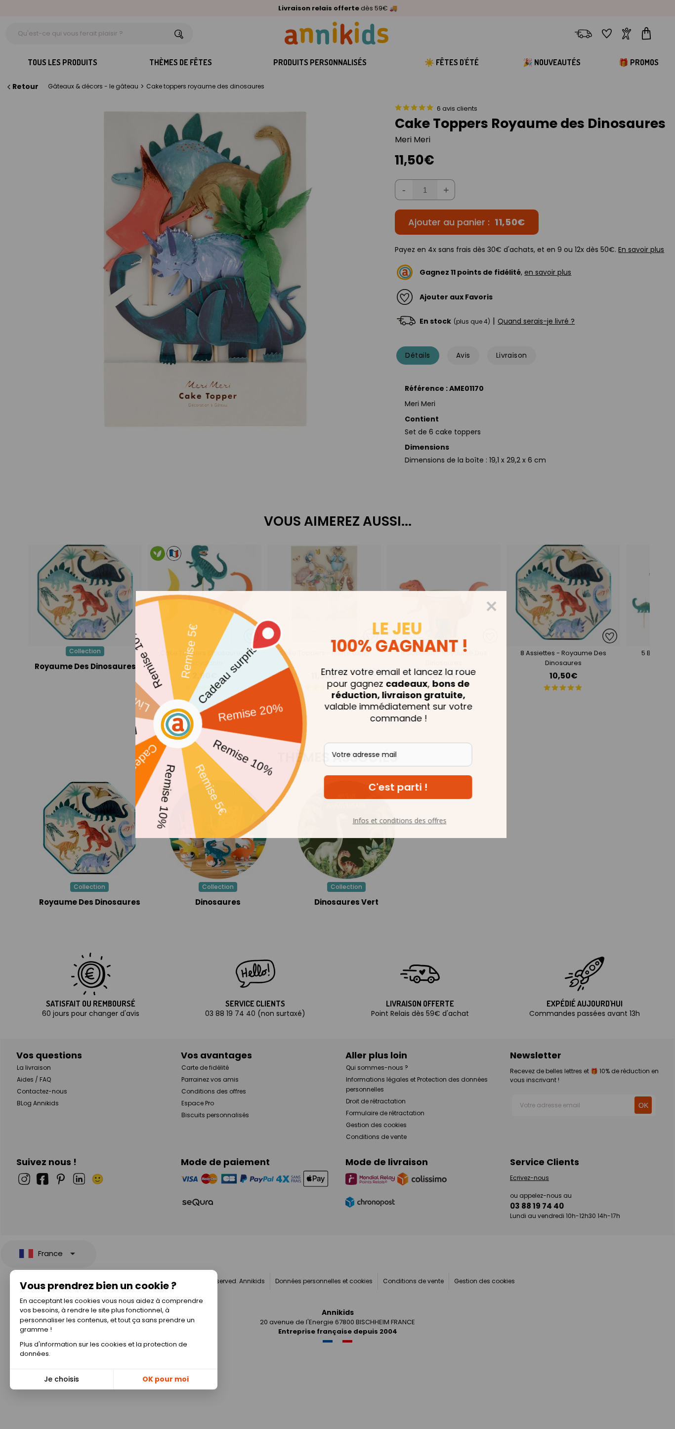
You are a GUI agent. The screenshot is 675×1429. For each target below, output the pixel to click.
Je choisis (61, 1379)
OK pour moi (165, 1379)
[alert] (337, 714)
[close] (508, 606)
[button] (414, 787)
